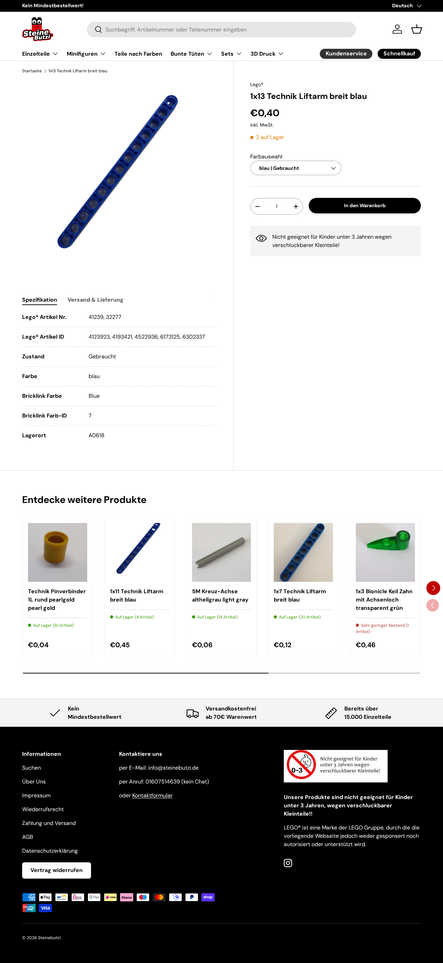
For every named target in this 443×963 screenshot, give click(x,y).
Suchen (31, 767)
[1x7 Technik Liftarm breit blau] (303, 552)
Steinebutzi (49, 938)
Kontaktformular (152, 795)
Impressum (36, 795)
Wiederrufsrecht (43, 809)
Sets (227, 53)
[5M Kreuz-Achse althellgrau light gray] (221, 552)
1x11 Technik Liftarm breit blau (136, 595)
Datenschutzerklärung (50, 850)
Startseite (32, 71)
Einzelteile (36, 53)
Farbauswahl (266, 156)
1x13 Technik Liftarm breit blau (77, 71)
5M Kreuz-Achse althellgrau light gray (220, 595)
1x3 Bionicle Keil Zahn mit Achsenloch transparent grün (384, 600)
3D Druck (263, 53)
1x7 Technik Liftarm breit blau (300, 595)
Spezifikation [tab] (39, 299)
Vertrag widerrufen (56, 870)
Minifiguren (82, 53)
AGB (27, 837)
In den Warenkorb (365, 205)
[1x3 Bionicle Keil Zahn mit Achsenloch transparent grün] (385, 552)
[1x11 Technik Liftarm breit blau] (139, 552)
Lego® (256, 84)
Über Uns (34, 781)
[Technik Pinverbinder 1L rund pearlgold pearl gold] (57, 552)
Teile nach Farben (138, 53)
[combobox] (221, 29)
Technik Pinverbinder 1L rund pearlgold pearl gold (57, 600)
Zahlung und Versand (49, 823)
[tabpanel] (119, 376)
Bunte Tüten (187, 53)
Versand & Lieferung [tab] (95, 299)
